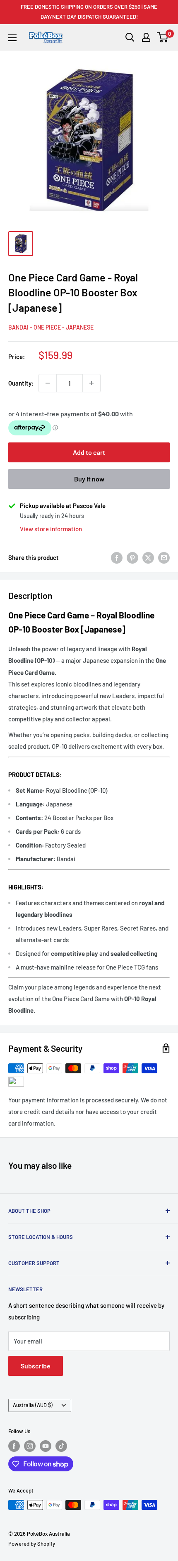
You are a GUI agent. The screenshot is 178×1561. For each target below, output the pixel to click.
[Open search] (130, 37)
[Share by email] (164, 557)
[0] (163, 37)
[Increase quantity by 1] (91, 383)
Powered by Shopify (31, 1543)
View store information (51, 529)
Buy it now (89, 479)
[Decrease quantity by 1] (47, 383)
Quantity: (21, 383)
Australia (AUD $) (33, 1405)
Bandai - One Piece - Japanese (51, 327)
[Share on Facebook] (117, 557)
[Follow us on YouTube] (45, 1446)
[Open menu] (12, 37)
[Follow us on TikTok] (61, 1446)
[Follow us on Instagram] (30, 1446)
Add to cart (89, 452)
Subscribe (36, 1366)
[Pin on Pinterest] (132, 557)
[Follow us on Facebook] (14, 1446)
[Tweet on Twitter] (148, 557)
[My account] (146, 37)
